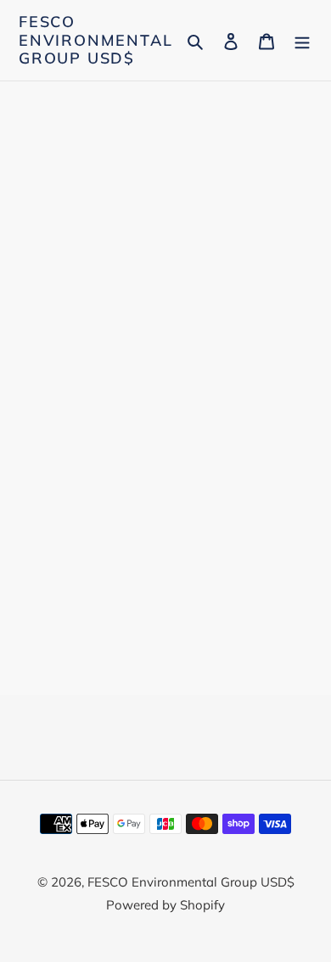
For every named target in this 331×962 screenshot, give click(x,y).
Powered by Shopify (165, 905)
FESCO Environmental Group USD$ (95, 40)
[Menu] (302, 40)
